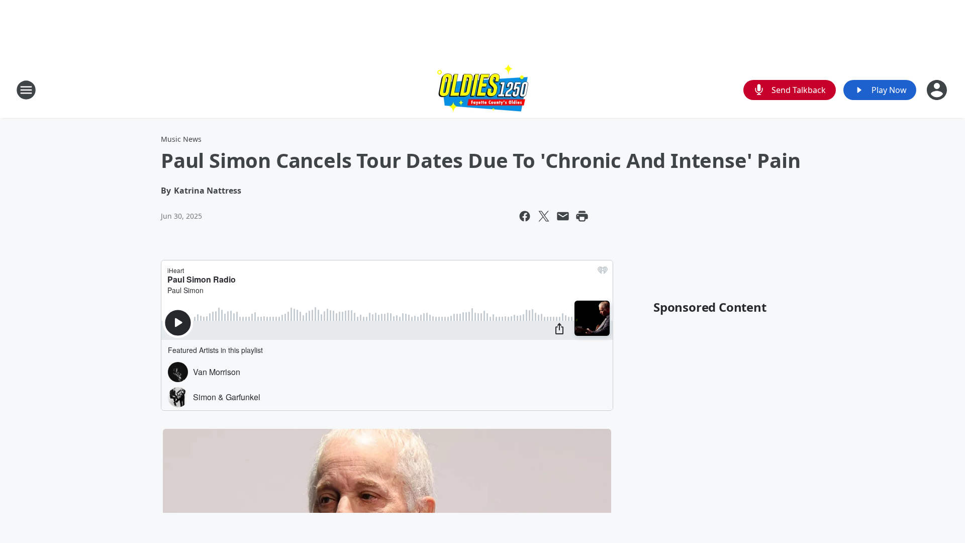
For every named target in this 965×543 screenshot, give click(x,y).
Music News (181, 139)
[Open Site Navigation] (26, 90)
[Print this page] (582, 216)
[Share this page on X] (544, 216)
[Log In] (938, 90)
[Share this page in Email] (563, 216)
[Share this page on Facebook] (525, 216)
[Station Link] (482, 89)
